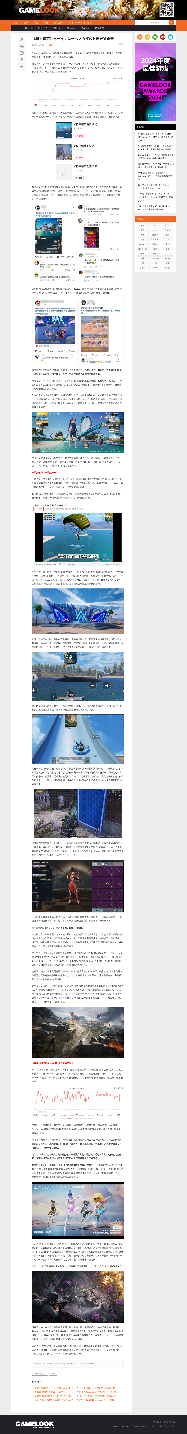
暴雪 (155, 249)
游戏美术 (56, 28)
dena (155, 230)
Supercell (155, 258)
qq (142, 239)
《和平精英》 (40, 1373)
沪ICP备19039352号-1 (166, 1426)
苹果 (167, 249)
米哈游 (167, 230)
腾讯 (53, 1373)
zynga (167, 267)
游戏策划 (71, 28)
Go (171, 22)
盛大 (143, 230)
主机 (46, 22)
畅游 (143, 253)
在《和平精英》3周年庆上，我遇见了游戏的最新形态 (99, 1395)
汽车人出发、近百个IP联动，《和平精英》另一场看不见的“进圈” (99, 1391)
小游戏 (143, 267)
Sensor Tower (155, 239)
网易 (143, 225)
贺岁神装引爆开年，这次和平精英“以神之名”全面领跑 (55, 1399)
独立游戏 (58, 22)
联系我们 (157, 1422)
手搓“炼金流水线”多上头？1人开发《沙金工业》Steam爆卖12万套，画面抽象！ (155, 197)
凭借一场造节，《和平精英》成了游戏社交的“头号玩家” (55, 1387)
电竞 (89, 22)
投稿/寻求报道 (169, 1422)
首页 (16, 22)
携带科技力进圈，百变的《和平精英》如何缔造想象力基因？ (99, 1399)
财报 (167, 263)
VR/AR (78, 22)
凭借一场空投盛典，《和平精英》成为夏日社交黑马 (55, 1395)
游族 (143, 234)
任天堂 (155, 234)
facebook (142, 249)
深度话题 (28, 28)
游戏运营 (85, 28)
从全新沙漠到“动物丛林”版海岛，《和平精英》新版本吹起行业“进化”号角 (55, 1391)
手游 (36, 22)
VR (167, 239)
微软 (155, 253)
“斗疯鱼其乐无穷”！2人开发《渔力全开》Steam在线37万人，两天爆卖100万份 (155, 137)
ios (167, 244)
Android (142, 244)
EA (155, 225)
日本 (155, 244)
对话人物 (42, 28)
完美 (143, 263)
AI (69, 22)
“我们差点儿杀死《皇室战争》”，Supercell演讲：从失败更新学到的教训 (155, 176)
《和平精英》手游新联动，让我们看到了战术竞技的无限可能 (99, 1387)
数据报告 (99, 28)
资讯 (26, 22)
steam (167, 258)
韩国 (143, 258)
